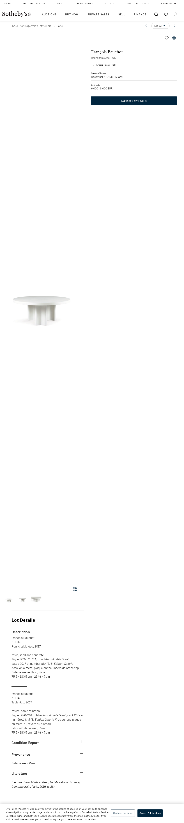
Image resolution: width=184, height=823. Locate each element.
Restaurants (85, 3)
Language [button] (167, 3)
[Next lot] (174, 26)
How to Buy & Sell (137, 3)
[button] (42, 307)
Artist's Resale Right (106, 64)
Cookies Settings (122, 813)
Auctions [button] (49, 14)
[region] (92, 813)
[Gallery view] (75, 588)
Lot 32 (60, 26)
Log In (7, 3)
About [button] (61, 3)
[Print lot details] (174, 38)
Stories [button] (109, 3)
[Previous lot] (146, 26)
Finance (140, 14)
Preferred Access (33, 3)
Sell (121, 14)
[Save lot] (167, 38)
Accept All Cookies (150, 813)
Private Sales (98, 14)
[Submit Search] (156, 14)
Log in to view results (134, 100)
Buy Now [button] (72, 14)
